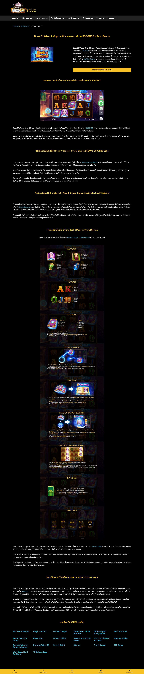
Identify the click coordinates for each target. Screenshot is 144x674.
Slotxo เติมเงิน (97, 547)
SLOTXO (15, 18)
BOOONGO (89, 128)
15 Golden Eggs (40, 652)
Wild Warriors (120, 631)
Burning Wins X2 (41, 645)
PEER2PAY (100, 18)
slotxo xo (25, 591)
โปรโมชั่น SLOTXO (57, 18)
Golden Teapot (60, 631)
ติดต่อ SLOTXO (88, 18)
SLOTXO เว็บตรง (89, 59)
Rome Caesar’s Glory (20, 639)
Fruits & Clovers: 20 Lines (101, 639)
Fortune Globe (121, 638)
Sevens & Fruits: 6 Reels (82, 639)
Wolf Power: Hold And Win (82, 632)
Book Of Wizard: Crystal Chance (78, 238)
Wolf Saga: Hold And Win (20, 653)
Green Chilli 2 (59, 638)
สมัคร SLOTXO (27, 18)
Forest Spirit (59, 645)
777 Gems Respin (21, 631)
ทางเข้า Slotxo (73, 18)
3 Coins (77, 645)
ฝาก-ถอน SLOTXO (42, 18)
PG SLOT (111, 18)
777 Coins (118, 645)
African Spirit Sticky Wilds (100, 632)
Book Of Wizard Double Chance (20, 646)
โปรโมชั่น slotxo (25, 207)
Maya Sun (37, 638)
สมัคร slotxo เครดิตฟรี (89, 162)
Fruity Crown (100, 645)
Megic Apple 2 (39, 631)
